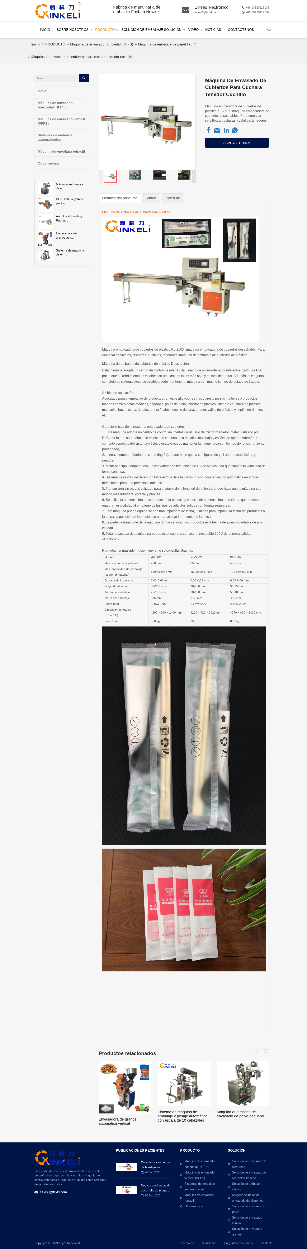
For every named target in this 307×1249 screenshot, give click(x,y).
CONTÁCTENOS (241, 29)
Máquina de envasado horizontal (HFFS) (101, 44)
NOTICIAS (213, 29)
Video (151, 198)
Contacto (267, 1243)
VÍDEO (193, 29)
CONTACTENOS (237, 143)
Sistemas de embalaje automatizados (55, 137)
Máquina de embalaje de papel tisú (165, 44)
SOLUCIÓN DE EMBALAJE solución (151, 29)
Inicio (45, 29)
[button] (193, 176)
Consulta (172, 198)
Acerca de (187, 1243)
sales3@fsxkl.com (206, 12)
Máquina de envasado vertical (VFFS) (61, 121)
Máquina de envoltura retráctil (61, 151)
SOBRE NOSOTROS (73, 29)
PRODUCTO (105, 29)
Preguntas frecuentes (238, 1243)
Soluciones (209, 1243)
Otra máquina (48, 163)
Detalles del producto (119, 198)
